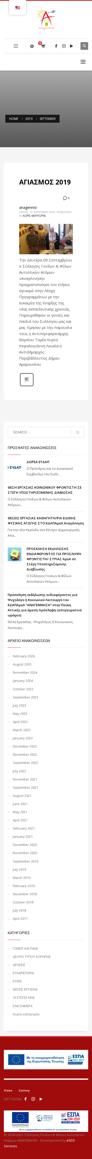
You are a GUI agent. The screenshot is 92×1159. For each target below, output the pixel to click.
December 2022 (25, 746)
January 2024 (23, 680)
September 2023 (25, 697)
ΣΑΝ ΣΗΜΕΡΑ (22, 1006)
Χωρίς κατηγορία (34, 215)
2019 (28, 119)
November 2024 (25, 672)
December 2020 (25, 844)
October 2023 (23, 689)
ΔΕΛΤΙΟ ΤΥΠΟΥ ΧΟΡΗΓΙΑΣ (32, 956)
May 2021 (20, 812)
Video (8, 1090)
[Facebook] (56, 46)
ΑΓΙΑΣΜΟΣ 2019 (45, 182)
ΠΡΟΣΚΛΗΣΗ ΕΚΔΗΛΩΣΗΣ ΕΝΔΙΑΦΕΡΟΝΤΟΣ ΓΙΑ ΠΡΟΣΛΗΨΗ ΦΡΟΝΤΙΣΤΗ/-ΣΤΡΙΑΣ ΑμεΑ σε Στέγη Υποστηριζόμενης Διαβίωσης (54, 558)
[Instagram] (64, 46)
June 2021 (20, 803)
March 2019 (21, 877)
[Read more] (26, 385)
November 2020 (25, 853)
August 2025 (22, 664)
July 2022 (19, 771)
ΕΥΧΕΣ (17, 981)
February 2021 (24, 828)
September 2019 (25, 861)
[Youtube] (71, 46)
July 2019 (19, 869)
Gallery (24, 1090)
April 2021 (20, 820)
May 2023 (20, 713)
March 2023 (21, 730)
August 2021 (22, 795)
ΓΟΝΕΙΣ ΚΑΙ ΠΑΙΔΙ (25, 948)
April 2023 (20, 721)
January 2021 (23, 836)
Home (13, 119)
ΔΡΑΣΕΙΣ (19, 964)
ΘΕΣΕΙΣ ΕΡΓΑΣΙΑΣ (25, 989)
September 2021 (25, 787)
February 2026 (24, 656)
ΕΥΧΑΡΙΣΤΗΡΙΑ (23, 973)
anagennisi (28, 207)
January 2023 (23, 738)
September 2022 (25, 762)
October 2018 (23, 902)
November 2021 (25, 779)
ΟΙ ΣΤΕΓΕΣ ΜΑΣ (24, 997)
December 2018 (25, 894)
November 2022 (25, 754)
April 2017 (20, 918)
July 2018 (19, 910)
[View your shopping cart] (43, 46)
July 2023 (19, 705)
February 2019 (24, 885)
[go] (77, 432)
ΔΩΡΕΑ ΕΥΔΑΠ (38, 462)
